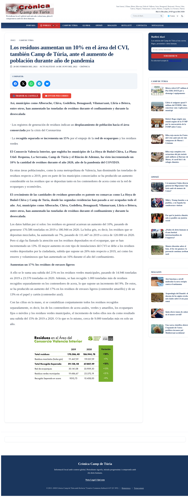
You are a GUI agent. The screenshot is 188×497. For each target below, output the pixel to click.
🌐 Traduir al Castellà (25, 96)
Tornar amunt (139, 488)
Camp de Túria (70, 25)
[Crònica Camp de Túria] (32, 9)
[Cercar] (161, 16)
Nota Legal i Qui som (95, 480)
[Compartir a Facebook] (15, 84)
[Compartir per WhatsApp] (31, 84)
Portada (30, 25)
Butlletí (126, 25)
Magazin (112, 25)
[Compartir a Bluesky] (47, 84)
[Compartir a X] (23, 84)
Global (87, 25)
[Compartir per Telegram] (39, 84)
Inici (13, 40)
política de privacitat (175, 61)
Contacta (141, 25)
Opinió (99, 25)
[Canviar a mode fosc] (182, 16)
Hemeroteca (126, 488)
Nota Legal (158, 25)
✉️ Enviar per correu (57, 96)
